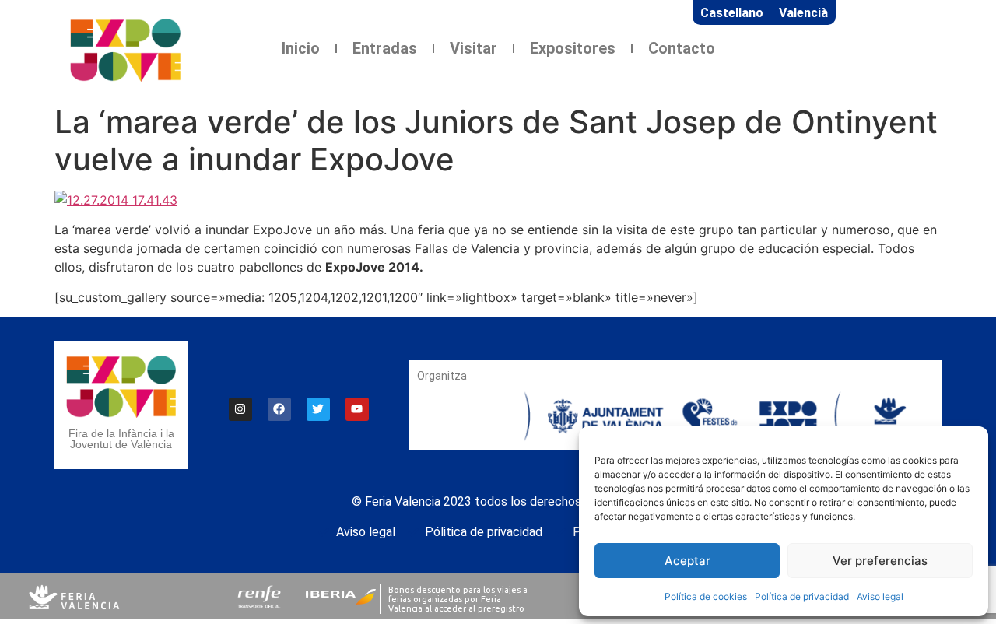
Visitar (473, 48)
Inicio (301, 48)
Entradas (384, 48)
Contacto (681, 48)
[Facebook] (279, 409)
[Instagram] (240, 409)
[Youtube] (357, 409)
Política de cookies (706, 596)
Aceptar (687, 560)
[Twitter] (318, 409)
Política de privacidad (802, 596)
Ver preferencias (880, 560)
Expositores (572, 48)
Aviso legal (880, 596)
